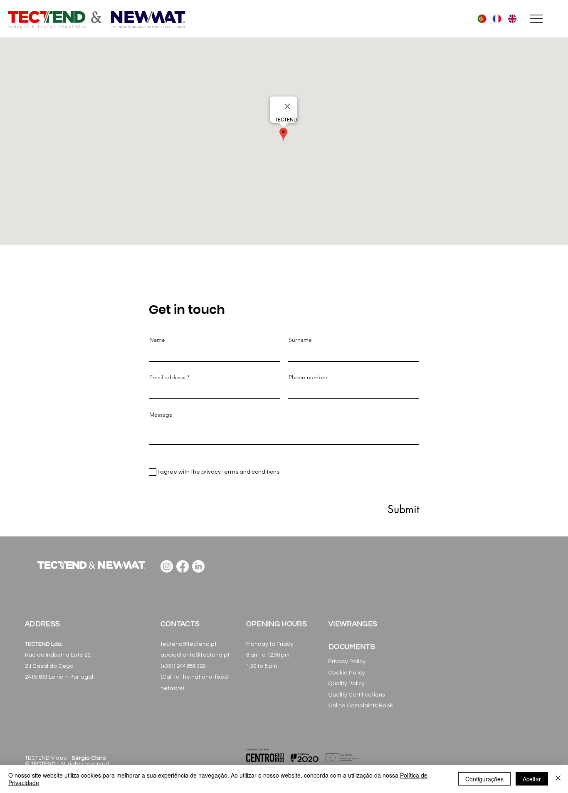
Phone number (308, 377)
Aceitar (532, 779)
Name (157, 340)
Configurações (484, 779)
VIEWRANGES (353, 624)
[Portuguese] (479, 19)
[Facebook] (182, 566)
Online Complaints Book (360, 706)
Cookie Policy (346, 673)
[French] (493, 19)
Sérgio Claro (89, 758)
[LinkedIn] (198, 566)
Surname (300, 340)
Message (161, 414)
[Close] (558, 778)
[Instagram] (167, 566)
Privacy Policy (347, 662)
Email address (167, 377)
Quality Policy (346, 684)
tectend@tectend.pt (189, 644)
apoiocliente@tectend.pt (195, 655)
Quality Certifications (356, 695)
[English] (509, 19)
